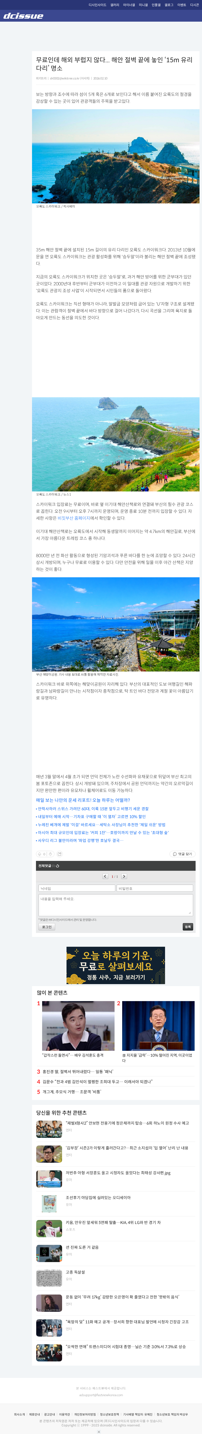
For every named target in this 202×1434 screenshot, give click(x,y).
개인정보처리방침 (85, 1414)
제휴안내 (34, 1414)
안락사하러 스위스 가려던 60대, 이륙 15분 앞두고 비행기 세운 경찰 (93, 809)
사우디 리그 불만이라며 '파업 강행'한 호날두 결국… (81, 840)
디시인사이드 (97, 5)
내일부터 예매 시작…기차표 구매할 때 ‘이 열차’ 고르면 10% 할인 (92, 816)
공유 (59, 854)
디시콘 (194, 5)
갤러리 (114, 5)
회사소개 (19, 1414)
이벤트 (181, 5)
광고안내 (49, 1414)
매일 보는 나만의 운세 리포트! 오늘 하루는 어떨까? (83, 800)
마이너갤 (129, 5)
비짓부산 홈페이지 (73, 518)
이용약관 (64, 1414)
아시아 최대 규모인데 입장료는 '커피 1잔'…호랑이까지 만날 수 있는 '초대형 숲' (103, 832)
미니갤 (143, 5)
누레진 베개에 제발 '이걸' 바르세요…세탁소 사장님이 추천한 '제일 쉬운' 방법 (102, 825)
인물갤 (156, 5)
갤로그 (169, 5)
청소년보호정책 (109, 1414)
